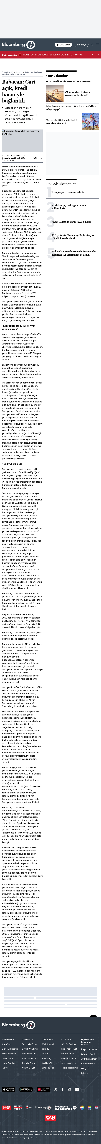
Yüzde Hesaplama (69, 1068)
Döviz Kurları (47, 1039)
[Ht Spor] (29, 1107)
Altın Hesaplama (68, 1063)
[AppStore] (8, 1089)
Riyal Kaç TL (47, 1063)
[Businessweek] (65, 1107)
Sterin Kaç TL (47, 1058)
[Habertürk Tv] (18, 1107)
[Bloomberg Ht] (43, 1107)
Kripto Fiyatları (8, 1063)
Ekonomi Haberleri (10, 1049)
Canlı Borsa (66, 1039)
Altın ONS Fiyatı (28, 1068)
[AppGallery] (43, 1089)
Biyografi (85, 1068)
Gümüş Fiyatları (68, 1044)
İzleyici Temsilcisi (89, 1049)
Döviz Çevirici (48, 1044)
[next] (98, 55)
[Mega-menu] (97, 45)
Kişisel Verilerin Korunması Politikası (87, 1042)
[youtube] (77, 1089)
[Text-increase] (35, 158)
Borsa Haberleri (9, 1053)
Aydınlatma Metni (89, 1059)
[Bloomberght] (18, 45)
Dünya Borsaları (9, 1058)
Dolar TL (45, 1049)
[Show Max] (97, 1107)
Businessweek (8, 1039)
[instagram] (69, 1089)
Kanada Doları (48, 1068)
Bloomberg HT (7, 72)
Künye (5, 1068)
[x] (55, 1089)
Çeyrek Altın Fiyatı (30, 1049)
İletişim (84, 1073)
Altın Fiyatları (27, 1039)
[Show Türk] (89, 1107)
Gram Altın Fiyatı (29, 1044)
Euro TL (45, 1053)
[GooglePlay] (26, 1089)
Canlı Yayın (7, 1044)
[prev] (92, 55)
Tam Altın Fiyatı (29, 1053)
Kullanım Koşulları (89, 1054)
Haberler (19, 72)
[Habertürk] (6, 1107)
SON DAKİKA (9, 54)
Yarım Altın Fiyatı (29, 1058)
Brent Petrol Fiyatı (69, 1049)
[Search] (92, 45)
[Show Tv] (82, 1107)
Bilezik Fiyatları (67, 1053)
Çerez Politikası (88, 1063)
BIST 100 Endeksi (68, 1058)
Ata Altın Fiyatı (28, 1063)
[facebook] (62, 1089)
